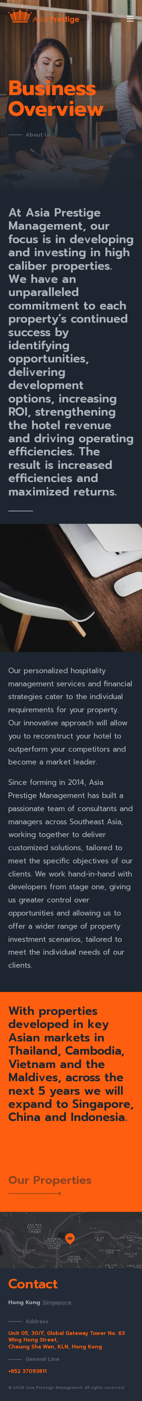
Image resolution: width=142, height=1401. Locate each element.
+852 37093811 (27, 1371)
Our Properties (50, 1181)
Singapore (56, 1302)
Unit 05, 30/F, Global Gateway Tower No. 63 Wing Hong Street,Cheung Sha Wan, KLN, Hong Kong (66, 1340)
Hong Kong (24, 1302)
